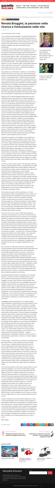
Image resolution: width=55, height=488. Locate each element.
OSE (24, 6)
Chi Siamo (33, 6)
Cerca (30, 470)
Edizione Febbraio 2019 (14, 17)
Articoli (6, 17)
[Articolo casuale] (49, 12)
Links (41, 7)
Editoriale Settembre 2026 (7, 458)
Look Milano (40, 485)
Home (2, 17)
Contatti (46, 7)
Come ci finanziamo (33, 7)
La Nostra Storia (21, 7)
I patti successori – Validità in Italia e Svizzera (44, 459)
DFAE (28, 6)
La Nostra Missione (43, 6)
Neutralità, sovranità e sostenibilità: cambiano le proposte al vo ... (25, 460)
